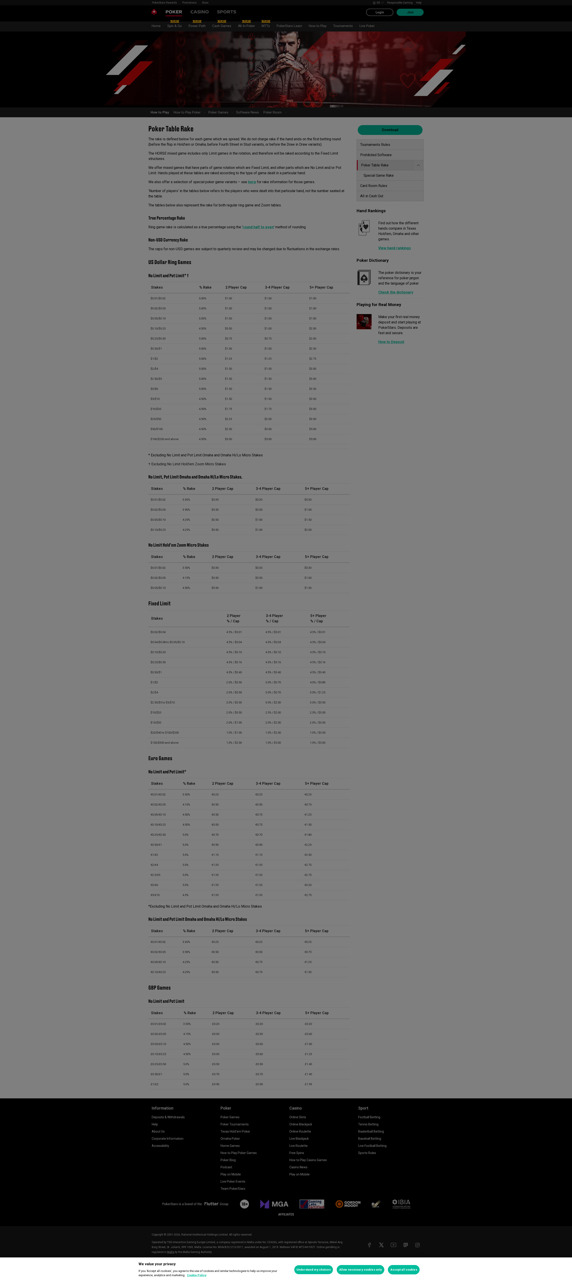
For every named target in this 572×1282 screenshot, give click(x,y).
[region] (286, 1269)
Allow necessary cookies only (360, 1269)
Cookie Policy (196, 1275)
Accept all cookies (403, 1269)
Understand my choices (314, 1269)
